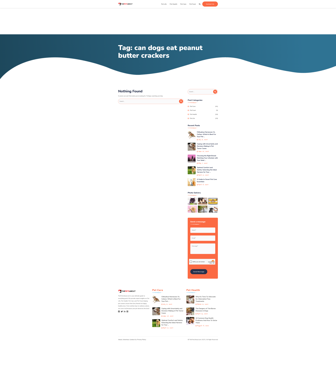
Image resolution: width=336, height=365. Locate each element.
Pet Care (183, 4)
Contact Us (210, 4)
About (120, 340)
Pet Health (173, 4)
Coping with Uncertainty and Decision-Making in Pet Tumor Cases (207, 146)
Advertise (126, 340)
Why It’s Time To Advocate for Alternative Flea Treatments (206, 299)
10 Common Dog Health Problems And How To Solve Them (206, 320)
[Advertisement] (167, 21)
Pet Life (164, 4)
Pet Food (192, 4)
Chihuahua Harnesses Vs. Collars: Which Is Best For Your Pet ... (206, 134)
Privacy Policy (141, 340)
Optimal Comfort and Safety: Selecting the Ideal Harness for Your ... (207, 169)
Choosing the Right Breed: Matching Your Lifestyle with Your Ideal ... (207, 158)
